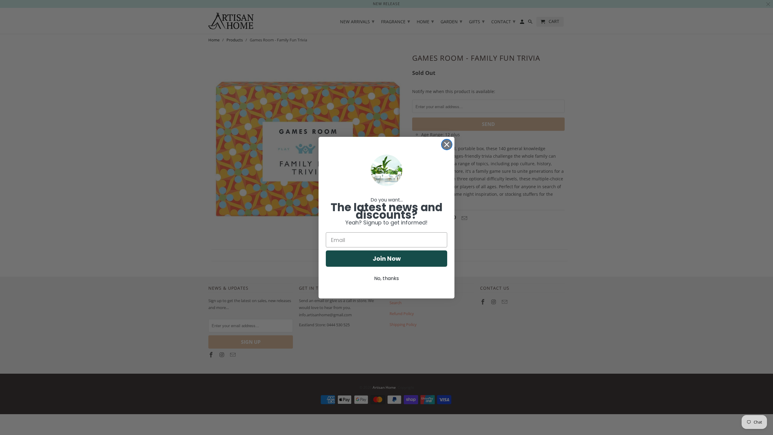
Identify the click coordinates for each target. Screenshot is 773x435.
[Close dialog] (446, 144)
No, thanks (386, 278)
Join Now (387, 258)
